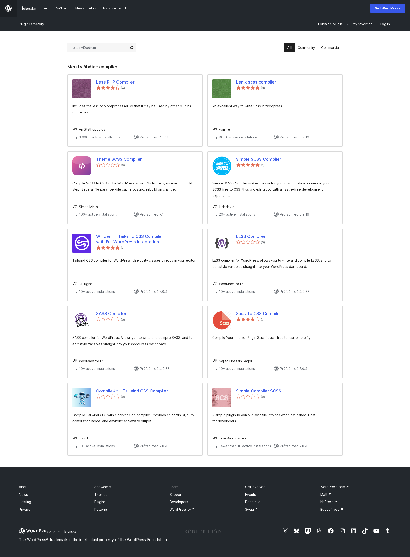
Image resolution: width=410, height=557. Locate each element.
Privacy (25, 509)
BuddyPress (331, 509)
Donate (253, 502)
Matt (325, 494)
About (23, 487)
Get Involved (255, 487)
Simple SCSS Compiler (258, 159)
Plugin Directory (31, 24)
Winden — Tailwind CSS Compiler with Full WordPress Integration (129, 239)
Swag (251, 509)
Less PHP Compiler (115, 82)
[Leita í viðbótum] (131, 47)
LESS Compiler (251, 236)
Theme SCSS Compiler (119, 159)
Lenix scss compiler (256, 82)
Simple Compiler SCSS (258, 390)
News (23, 494)
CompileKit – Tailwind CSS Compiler (132, 390)
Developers (179, 502)
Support (176, 494)
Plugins (100, 502)
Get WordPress (388, 8)
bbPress (328, 502)
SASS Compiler (111, 313)
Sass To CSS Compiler (258, 313)
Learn (174, 487)
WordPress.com (334, 487)
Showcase (102, 487)
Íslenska (70, 531)
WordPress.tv (182, 509)
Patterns (101, 509)
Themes (100, 494)
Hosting (25, 502)
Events (250, 494)
